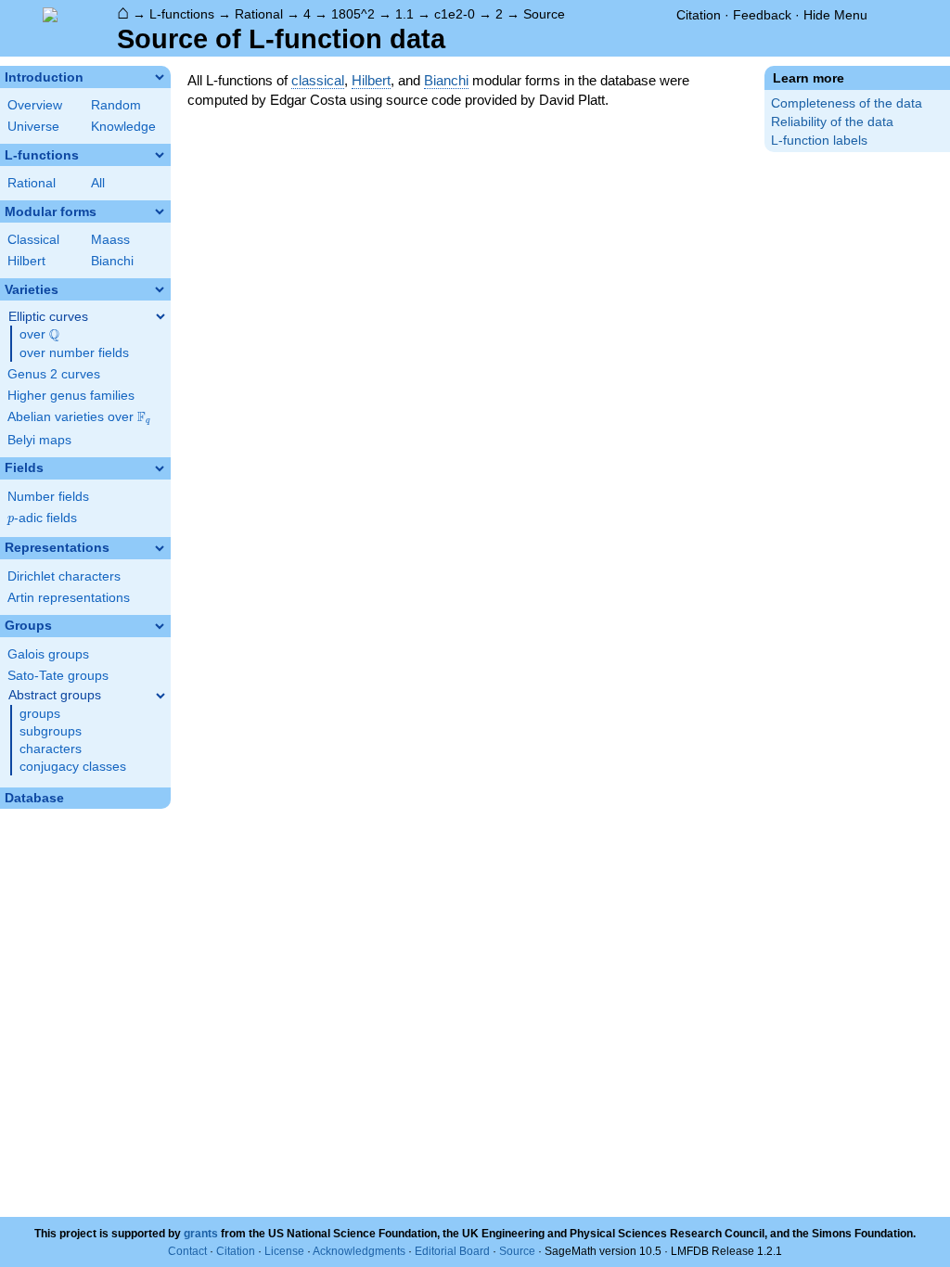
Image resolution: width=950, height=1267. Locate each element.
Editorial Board (452, 1251)
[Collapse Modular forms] (159, 211)
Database (34, 798)
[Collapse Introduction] (159, 77)
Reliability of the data (832, 122)
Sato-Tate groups (58, 676)
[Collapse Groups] (159, 626)
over (39, 335)
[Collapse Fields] (159, 468)
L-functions (181, 13)
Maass (110, 240)
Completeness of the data (846, 103)
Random (116, 105)
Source (544, 13)
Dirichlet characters (64, 576)
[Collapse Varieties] (159, 289)
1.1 (404, 13)
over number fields (74, 353)
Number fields (48, 497)
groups (39, 714)
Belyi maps (39, 440)
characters (50, 749)
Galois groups (48, 654)
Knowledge (123, 127)
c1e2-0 (454, 13)
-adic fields (42, 518)
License (284, 1251)
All (98, 183)
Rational (259, 13)
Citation (698, 14)
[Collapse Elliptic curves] (160, 316)
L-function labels (819, 140)
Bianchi (112, 261)
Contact (187, 1251)
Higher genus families (71, 396)
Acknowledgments (359, 1251)
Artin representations (68, 598)
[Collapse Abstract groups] (160, 695)
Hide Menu (835, 14)
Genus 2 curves (53, 374)
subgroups (50, 731)
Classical (33, 240)
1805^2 (353, 13)
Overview (34, 105)
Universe (33, 127)
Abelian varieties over (78, 417)
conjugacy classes (72, 767)
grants (201, 1233)
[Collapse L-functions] (159, 154)
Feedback (762, 14)
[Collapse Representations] (159, 548)
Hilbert (26, 261)
